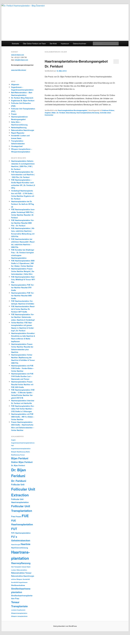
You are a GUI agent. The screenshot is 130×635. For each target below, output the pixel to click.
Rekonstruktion (22, 570)
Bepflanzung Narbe (23, 452)
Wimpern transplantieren (19, 616)
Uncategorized (16, 146)
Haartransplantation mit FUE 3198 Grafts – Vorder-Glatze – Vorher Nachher (22, 368)
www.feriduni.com (17, 55)
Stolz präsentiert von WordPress (65, 626)
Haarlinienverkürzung (19, 547)
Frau (13, 516)
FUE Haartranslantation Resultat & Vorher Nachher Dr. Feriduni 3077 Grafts (23, 309)
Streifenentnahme (18, 585)
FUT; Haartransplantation (21, 533)
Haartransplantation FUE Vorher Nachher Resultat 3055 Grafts (22, 295)
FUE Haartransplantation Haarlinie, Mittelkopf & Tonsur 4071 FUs (23, 279)
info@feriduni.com (21, 60)
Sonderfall (26, 579)
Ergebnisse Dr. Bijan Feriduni (22, 100)
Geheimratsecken (20, 540)
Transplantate (19, 606)
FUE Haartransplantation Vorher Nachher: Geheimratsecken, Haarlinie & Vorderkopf (23, 317)
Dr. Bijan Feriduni (18, 465)
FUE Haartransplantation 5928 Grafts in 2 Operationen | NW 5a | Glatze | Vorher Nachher (22, 263)
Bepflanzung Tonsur (18, 455)
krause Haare (26, 567)
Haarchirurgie (15, 544)
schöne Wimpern (16, 579)
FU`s (14, 536)
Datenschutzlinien (79, 43)
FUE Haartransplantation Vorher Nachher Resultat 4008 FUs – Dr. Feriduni (22, 223)
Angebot (48, 112)
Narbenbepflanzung (19, 127)
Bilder (54, 112)
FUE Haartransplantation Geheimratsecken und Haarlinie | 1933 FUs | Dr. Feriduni (23, 174)
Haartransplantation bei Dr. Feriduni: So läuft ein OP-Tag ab (22, 204)
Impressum (65, 43)
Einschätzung (71, 112)
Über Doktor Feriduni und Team (34, 43)
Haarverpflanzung (20, 563)
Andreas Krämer (108, 110)
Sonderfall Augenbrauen (19, 582)
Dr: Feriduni (61, 112)
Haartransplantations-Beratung (87, 112)
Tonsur (15, 602)
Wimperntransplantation (19, 613)
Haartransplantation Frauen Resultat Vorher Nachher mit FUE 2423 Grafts (22, 384)
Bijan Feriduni (19, 458)
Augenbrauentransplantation (21, 448)
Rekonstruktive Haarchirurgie (22, 130)
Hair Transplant (16, 567)
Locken (13, 570)
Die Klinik (53, 43)
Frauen (14, 114)
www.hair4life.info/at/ (18, 70)
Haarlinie (25, 544)
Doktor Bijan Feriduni (22, 462)
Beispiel (14, 452)
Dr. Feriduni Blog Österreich (22, 98)
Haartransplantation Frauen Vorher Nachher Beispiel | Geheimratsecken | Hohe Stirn (22, 271)
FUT (14, 529)
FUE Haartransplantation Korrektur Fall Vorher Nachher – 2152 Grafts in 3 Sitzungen (22, 409)
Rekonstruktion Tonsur (21, 573)
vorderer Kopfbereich (18, 610)
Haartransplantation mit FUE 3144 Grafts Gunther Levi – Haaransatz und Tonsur (22, 376)
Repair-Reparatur (17, 133)
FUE (25, 515)
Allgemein (15, 84)
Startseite (15, 43)
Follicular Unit (17, 484)
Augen (13, 440)
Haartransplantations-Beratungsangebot (72, 110)
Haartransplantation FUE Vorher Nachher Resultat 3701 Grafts (22, 287)
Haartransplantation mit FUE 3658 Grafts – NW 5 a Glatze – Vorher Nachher (22, 417)
